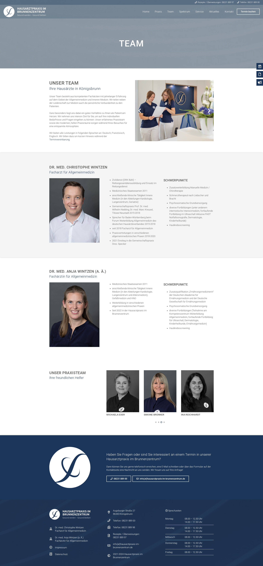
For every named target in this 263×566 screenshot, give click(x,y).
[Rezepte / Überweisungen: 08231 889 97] (110, 535)
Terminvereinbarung (59, 139)
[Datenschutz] (52, 554)
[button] (156, 422)
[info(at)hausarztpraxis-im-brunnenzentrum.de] (110, 545)
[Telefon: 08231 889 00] (110, 520)
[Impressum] (52, 547)
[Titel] (25, 11)
